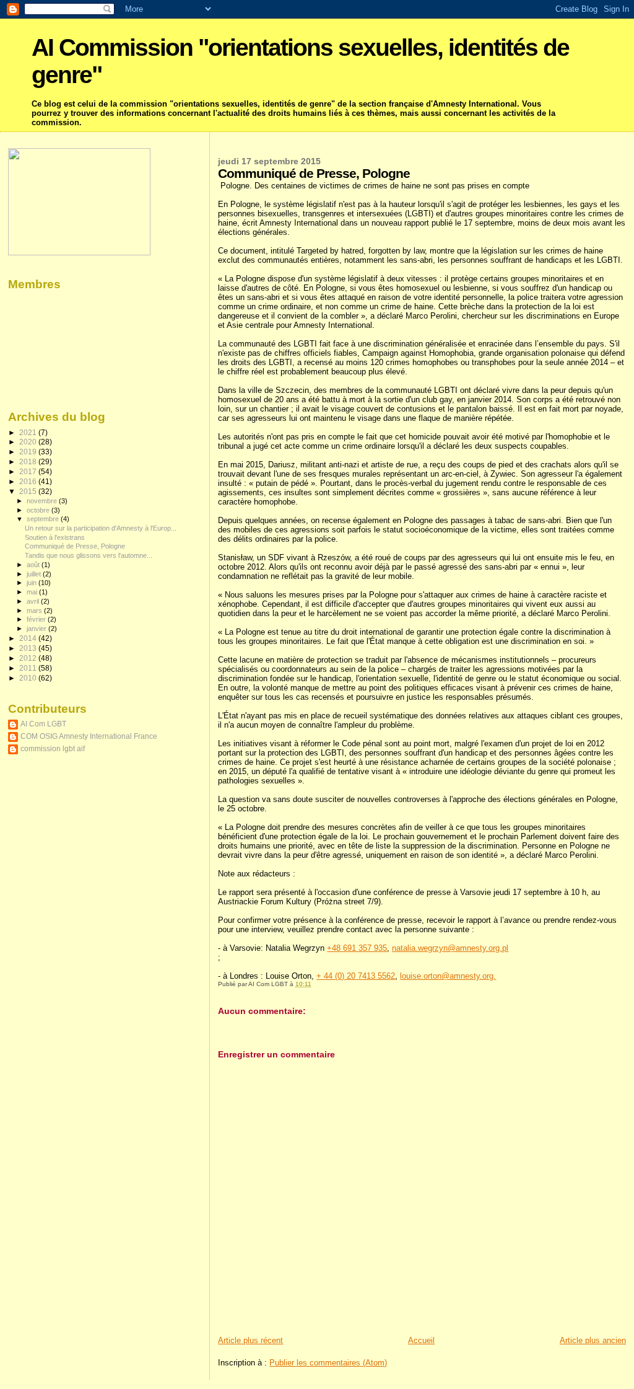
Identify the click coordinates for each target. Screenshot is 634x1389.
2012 (28, 658)
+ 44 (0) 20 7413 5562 (355, 976)
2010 (28, 678)
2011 (28, 668)
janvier (37, 628)
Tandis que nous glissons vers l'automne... (88, 555)
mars (35, 610)
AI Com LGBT (43, 724)
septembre (44, 519)
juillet (35, 574)
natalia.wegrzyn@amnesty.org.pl (450, 948)
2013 (28, 648)
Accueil (421, 1340)
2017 (28, 471)
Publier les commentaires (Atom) (328, 1362)
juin (32, 582)
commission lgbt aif (52, 748)
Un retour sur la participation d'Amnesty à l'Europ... (100, 528)
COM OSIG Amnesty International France (88, 736)
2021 (28, 432)
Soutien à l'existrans (55, 537)
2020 (28, 442)
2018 (28, 461)
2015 (28, 491)
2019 (28, 452)
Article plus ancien (593, 1340)
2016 (28, 481)
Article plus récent (250, 1340)
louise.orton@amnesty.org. (448, 976)
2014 (28, 638)
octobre (39, 510)
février (37, 619)
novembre (43, 501)
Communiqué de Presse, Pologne (75, 546)
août (34, 564)
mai (33, 592)
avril (34, 601)
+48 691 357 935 (357, 948)
